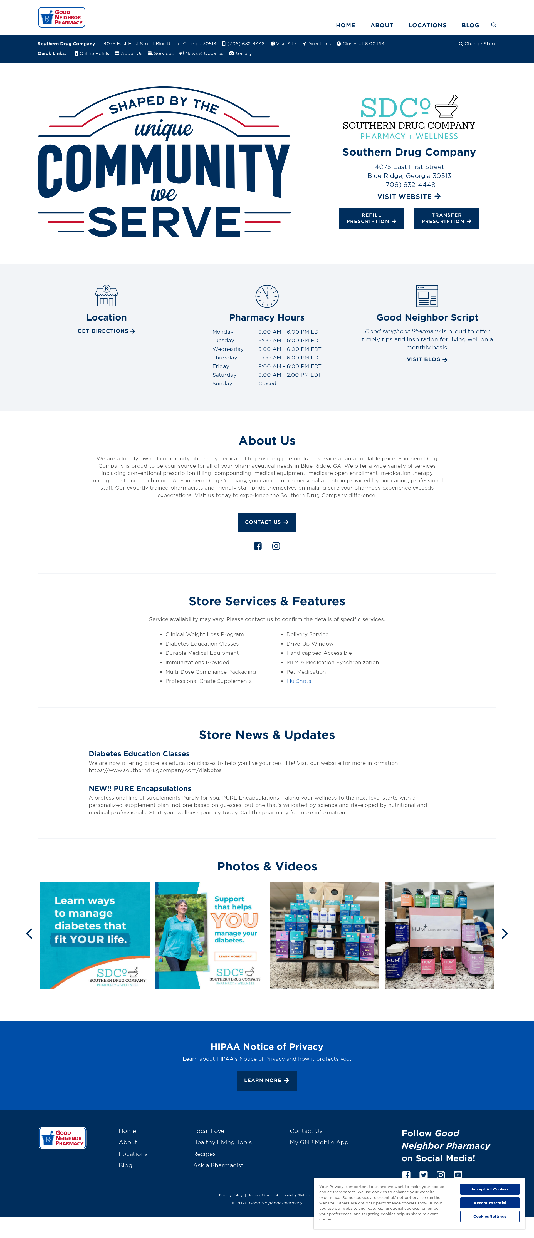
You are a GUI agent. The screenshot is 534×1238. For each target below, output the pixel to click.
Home (345, 25)
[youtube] (458, 1174)
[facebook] (257, 547)
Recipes (204, 1153)
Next (505, 933)
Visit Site (286, 43)
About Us (131, 53)
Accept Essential (489, 1202)
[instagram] (276, 547)
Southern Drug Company (66, 43)
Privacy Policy (231, 1195)
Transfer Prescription (443, 218)
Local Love (208, 1130)
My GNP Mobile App (319, 1142)
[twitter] (423, 1174)
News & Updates (204, 53)
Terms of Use (259, 1195)
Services (164, 53)
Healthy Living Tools (222, 1142)
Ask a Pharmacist (218, 1165)
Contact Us (263, 522)
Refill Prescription (368, 218)
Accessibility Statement (295, 1195)
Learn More (262, 1080)
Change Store (480, 43)
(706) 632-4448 (246, 43)
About (382, 25)
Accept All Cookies (489, 1189)
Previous (28, 933)
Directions (319, 43)
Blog (470, 25)
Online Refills (94, 53)
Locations (428, 25)
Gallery (243, 53)
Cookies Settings (489, 1216)
